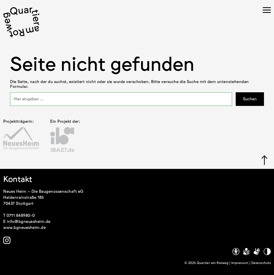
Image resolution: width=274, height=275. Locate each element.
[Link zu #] (264, 160)
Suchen (250, 99)
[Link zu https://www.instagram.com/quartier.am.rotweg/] (6, 240)
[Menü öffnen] (267, 11)
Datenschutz (261, 263)
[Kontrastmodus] (267, 251)
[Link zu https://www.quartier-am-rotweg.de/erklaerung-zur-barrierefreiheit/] (235, 251)
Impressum (240, 263)
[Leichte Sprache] (246, 251)
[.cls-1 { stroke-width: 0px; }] (21, 22)
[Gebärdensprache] (256, 251)
